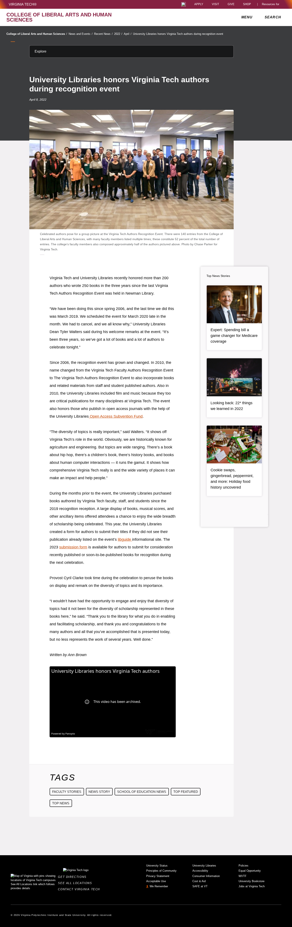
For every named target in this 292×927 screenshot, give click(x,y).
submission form (73, 547)
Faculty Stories (66, 791)
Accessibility (200, 870)
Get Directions (73, 877)
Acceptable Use (156, 881)
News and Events (81, 33)
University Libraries (204, 865)
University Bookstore (251, 881)
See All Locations (76, 883)
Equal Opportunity (250, 870)
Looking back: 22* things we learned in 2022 (231, 406)
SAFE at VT (200, 886)
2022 (118, 33)
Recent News (103, 33)
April (127, 33)
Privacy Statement (157, 876)
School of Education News (141, 791)
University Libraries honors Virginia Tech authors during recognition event (178, 33)
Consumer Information (206, 876)
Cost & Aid (199, 881)
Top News (60, 803)
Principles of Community (161, 870)
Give (231, 4)
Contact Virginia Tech (80, 889)
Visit (215, 4)
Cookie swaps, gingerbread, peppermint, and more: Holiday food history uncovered (232, 478)
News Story (99, 791)
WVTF (242, 876)
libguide (125, 539)
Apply (198, 4)
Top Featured (185, 791)
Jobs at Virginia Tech (252, 886)
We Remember (159, 886)
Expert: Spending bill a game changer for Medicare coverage (234, 336)
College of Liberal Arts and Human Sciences (36, 33)
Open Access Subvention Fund (116, 416)
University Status (157, 865)
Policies (243, 865)
